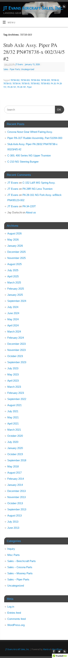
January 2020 (15, 448)
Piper (29, 87)
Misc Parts (13, 554)
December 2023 (16, 343)
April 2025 (13, 276)
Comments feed (16, 618)
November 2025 (16, 257)
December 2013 (16, 490)
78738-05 (25, 83)
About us (31, 212)
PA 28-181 (21, 87)
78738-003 (25, 80)
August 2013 (14, 515)
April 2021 (13, 423)
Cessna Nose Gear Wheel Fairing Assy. (30, 131)
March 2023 (14, 386)
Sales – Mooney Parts (20, 573)
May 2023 (13, 374)
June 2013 (13, 527)
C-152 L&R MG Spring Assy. (38, 182)
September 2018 (16, 460)
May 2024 (13, 319)
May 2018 (13, 466)
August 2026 (14, 233)
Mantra (46, 649)
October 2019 (15, 454)
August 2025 (14, 264)
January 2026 (15, 245)
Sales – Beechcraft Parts (21, 561)
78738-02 (55, 80)
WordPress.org (16, 624)
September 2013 (16, 509)
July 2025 (12, 270)
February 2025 (15, 288)
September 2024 (16, 300)
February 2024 (15, 337)
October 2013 (15, 503)
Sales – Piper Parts (18, 579)
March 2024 (14, 331)
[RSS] (63, 7)
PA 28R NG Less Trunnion (37, 188)
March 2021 (14, 429)
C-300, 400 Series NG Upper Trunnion (29, 155)
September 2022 (16, 398)
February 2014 (15, 478)
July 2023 (12, 368)
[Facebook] (53, 7)
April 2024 (13, 325)
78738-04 (16, 83)
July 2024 (12, 307)
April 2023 (13, 380)
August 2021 (14, 405)
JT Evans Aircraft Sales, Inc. (33, 8)
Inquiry (11, 548)
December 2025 (16, 251)
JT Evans (19, 64)
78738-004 (35, 80)
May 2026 (13, 239)
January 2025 (15, 294)
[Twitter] (58, 7)
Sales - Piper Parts (11, 69)
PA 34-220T (29, 206)
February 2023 (15, 392)
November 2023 (16, 349)
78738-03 (7, 83)
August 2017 (14, 472)
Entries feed (14, 612)
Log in (10, 606)
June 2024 (13, 313)
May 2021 (13, 417)
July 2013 (12, 521)
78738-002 (15, 80)
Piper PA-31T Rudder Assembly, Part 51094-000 (34, 137)
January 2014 (15, 484)
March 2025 (14, 282)
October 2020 (15, 435)
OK (58, 109)
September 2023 (16, 362)
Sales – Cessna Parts (19, 567)
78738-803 (45, 83)
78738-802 (35, 83)
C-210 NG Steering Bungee (23, 161)
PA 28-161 (11, 87)
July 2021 (12, 411)
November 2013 (16, 497)
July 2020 (12, 441)
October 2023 (15, 356)
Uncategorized (27, 69)
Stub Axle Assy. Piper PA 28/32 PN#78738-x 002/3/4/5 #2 (34, 51)
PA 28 (53, 83)
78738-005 (45, 80)
